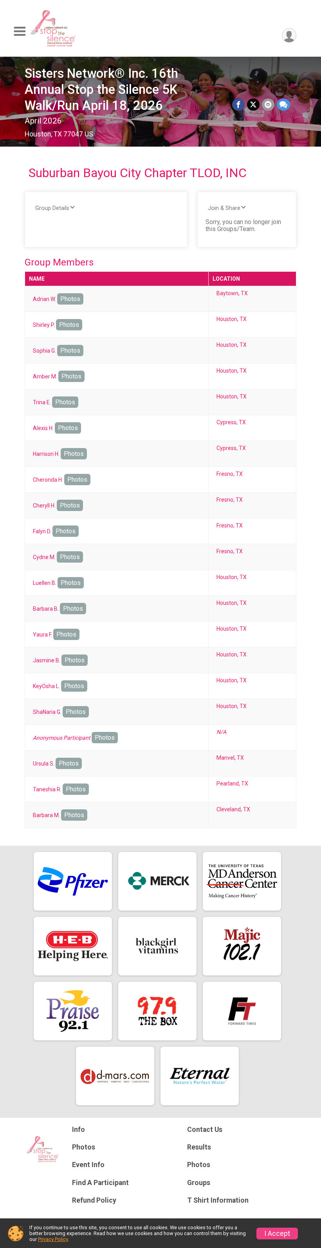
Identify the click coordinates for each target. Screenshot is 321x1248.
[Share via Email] (268, 105)
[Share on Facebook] (238, 105)
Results (199, 1147)
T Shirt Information (218, 1200)
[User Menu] (289, 35)
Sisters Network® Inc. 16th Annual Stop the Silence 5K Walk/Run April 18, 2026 (101, 89)
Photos (70, 299)
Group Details (52, 208)
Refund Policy (94, 1200)
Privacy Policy (53, 1239)
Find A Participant (100, 1183)
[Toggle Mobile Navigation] (19, 31)
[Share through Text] (283, 105)
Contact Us (204, 1129)
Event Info (88, 1165)
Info (78, 1129)
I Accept (277, 1233)
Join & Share (224, 208)
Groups (198, 1183)
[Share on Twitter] (253, 105)
